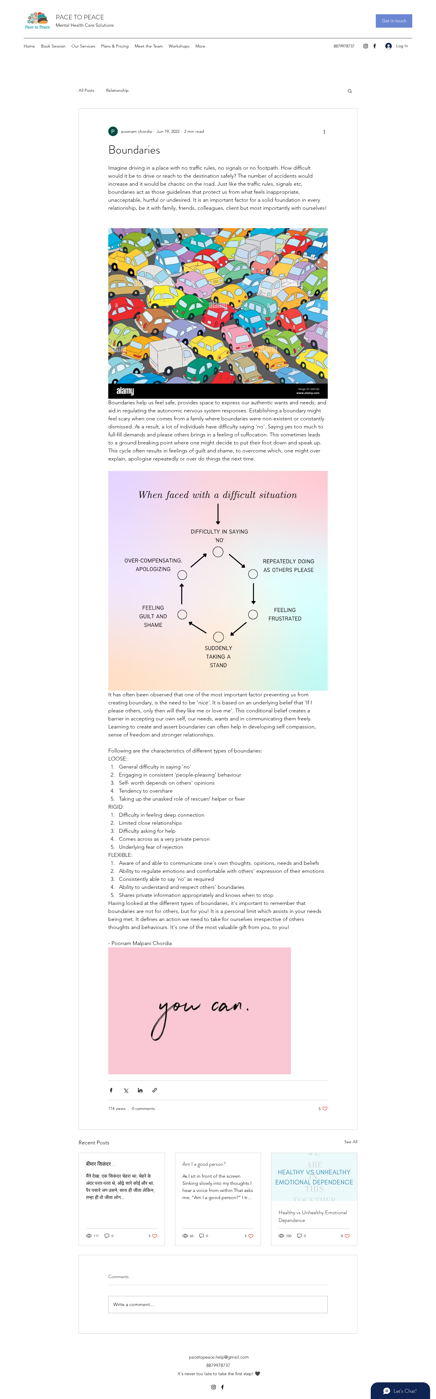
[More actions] (324, 131)
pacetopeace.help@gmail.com (219, 1357)
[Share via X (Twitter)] (125, 1090)
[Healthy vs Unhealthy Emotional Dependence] (314, 1177)
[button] (350, 90)
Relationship (117, 90)
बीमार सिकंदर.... (101, 1164)
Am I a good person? (204, 1164)
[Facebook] (375, 46)
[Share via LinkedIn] (140, 1090)
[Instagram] (366, 46)
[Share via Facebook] (111, 1090)
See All (350, 1141)
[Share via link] (154, 1090)
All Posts (86, 90)
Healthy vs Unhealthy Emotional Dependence (313, 1216)
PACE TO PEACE (80, 17)
